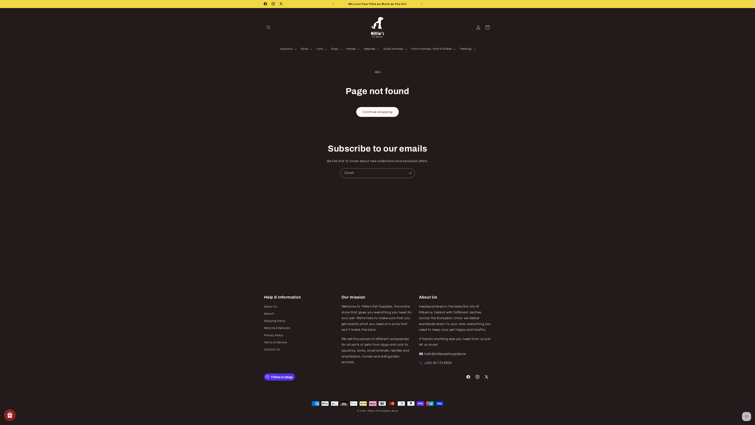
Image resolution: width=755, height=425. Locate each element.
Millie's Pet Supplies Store (382, 411)
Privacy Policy (273, 335)
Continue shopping (378, 112)
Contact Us (272, 349)
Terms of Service (275, 342)
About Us (270, 306)
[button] (268, 27)
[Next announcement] (421, 4)
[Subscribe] (409, 173)
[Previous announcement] (333, 4)
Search (269, 313)
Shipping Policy (274, 321)
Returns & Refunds (277, 328)
